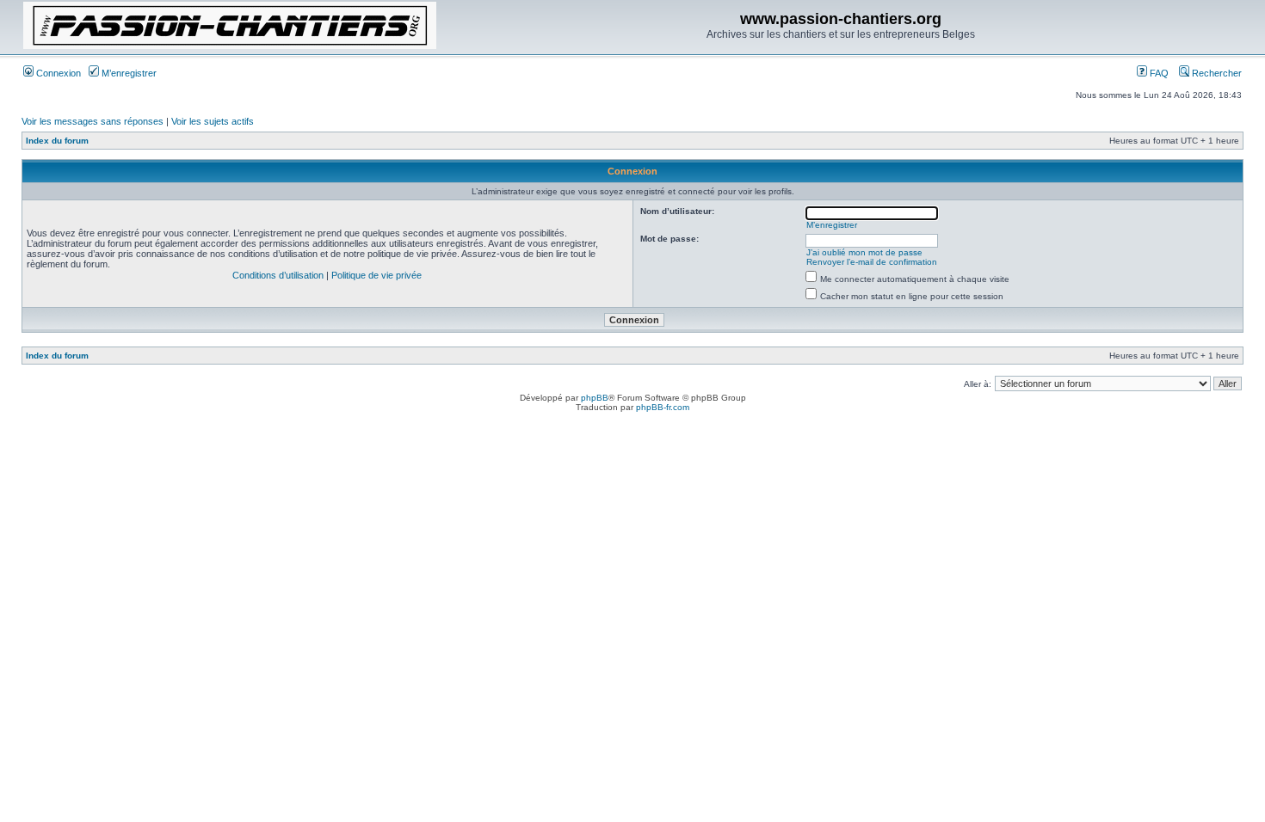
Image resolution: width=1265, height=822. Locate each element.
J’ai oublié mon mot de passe (864, 252)
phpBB (594, 397)
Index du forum (57, 140)
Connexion (57, 73)
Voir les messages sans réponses (93, 121)
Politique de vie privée (376, 275)
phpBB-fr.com (662, 407)
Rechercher (1215, 73)
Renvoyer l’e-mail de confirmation (871, 262)
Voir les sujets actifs (212, 121)
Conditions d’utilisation (278, 275)
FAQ (1158, 73)
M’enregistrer (128, 73)
